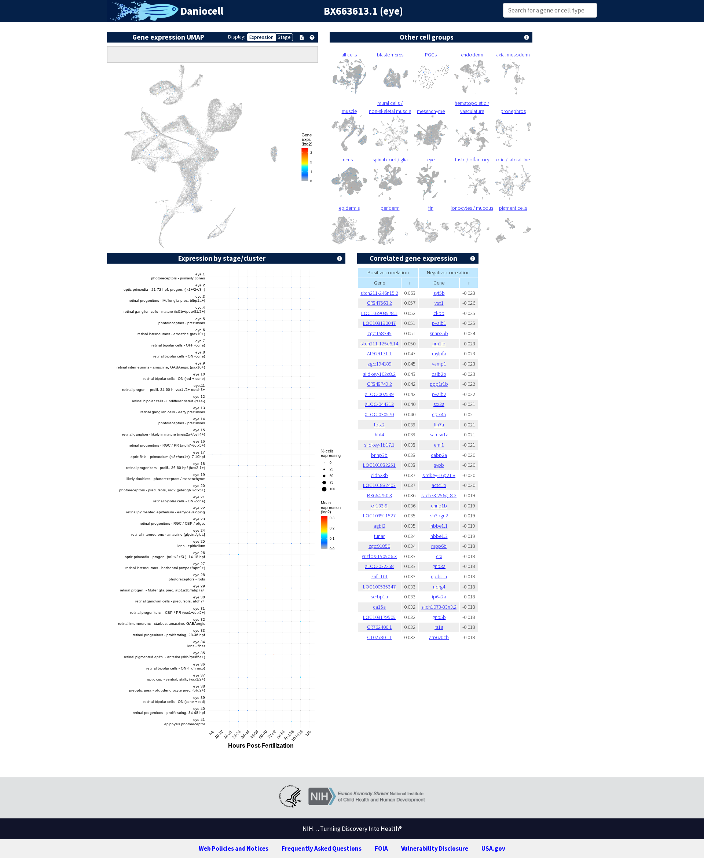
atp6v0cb (439, 637)
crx (439, 556)
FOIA (381, 848)
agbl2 (379, 525)
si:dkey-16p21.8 (438, 475)
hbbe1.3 (439, 536)
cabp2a (439, 455)
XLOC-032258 (379, 566)
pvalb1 (439, 323)
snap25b (439, 333)
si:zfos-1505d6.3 (379, 556)
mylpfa (439, 353)
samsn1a (439, 434)
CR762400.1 (379, 627)
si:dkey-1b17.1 (379, 444)
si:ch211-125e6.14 (379, 343)
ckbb (438, 313)
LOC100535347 (379, 586)
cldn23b (379, 475)
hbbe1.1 (439, 525)
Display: (236, 36)
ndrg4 (439, 586)
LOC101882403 (379, 485)
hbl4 (379, 434)
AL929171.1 (379, 353)
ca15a (379, 607)
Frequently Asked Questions (322, 848)
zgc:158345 (379, 333)
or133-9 (379, 505)
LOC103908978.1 (379, 313)
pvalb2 (439, 394)
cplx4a (439, 414)
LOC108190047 (379, 323)
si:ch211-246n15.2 (379, 293)
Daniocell (201, 11)
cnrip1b (439, 505)
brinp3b (379, 455)
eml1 (439, 444)
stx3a (438, 404)
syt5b (439, 293)
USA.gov (493, 848)
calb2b (439, 374)
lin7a (439, 424)
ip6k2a (439, 596)
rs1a (438, 627)
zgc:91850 (379, 546)
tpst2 (379, 424)
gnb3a (438, 566)
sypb (439, 465)
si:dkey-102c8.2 (379, 374)
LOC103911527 (379, 515)
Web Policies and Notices (233, 848)
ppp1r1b (439, 384)
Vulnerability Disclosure (434, 848)
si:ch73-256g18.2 (438, 495)
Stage (284, 37)
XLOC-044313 (379, 404)
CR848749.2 (379, 384)
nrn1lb (438, 343)
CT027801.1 (379, 637)
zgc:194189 (379, 363)
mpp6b (439, 546)
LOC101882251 (379, 465)
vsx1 (439, 303)
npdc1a (439, 576)
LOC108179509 (379, 617)
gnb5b (439, 617)
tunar (379, 536)
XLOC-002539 (379, 394)
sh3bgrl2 (439, 515)
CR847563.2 (379, 303)
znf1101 (379, 576)
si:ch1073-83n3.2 (438, 607)
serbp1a (379, 596)
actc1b (439, 485)
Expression (261, 37)
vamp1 (439, 363)
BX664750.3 (379, 495)
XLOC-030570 (379, 414)
